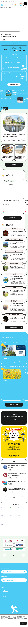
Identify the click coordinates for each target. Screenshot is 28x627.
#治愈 (16, 39)
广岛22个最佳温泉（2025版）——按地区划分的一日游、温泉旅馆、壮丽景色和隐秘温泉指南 (10, 35)
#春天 (21, 39)
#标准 (8, 39)
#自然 (12, 39)
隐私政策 (21, 618)
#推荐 (3, 39)
